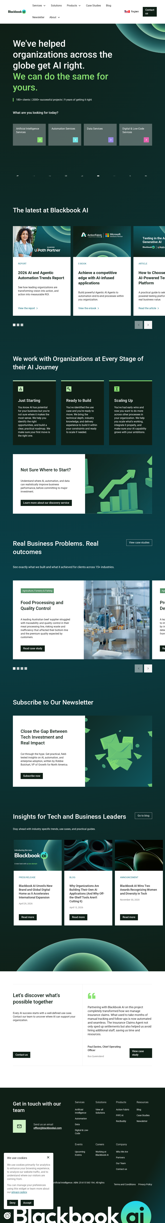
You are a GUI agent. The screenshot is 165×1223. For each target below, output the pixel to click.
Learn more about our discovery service (46, 502)
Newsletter (38, 17)
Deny (12, 1202)
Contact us (149, 11)
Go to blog (143, 815)
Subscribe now (31, 775)
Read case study (32, 648)
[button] (39, 6)
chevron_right (148, 325)
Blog (108, 5)
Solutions (56, 5)
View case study (138, 1053)
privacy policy (19, 1192)
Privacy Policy (145, 1184)
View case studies (139, 542)
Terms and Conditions (125, 1184)
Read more (27, 917)
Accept (27, 1202)
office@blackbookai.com (48, 1128)
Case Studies (93, 5)
